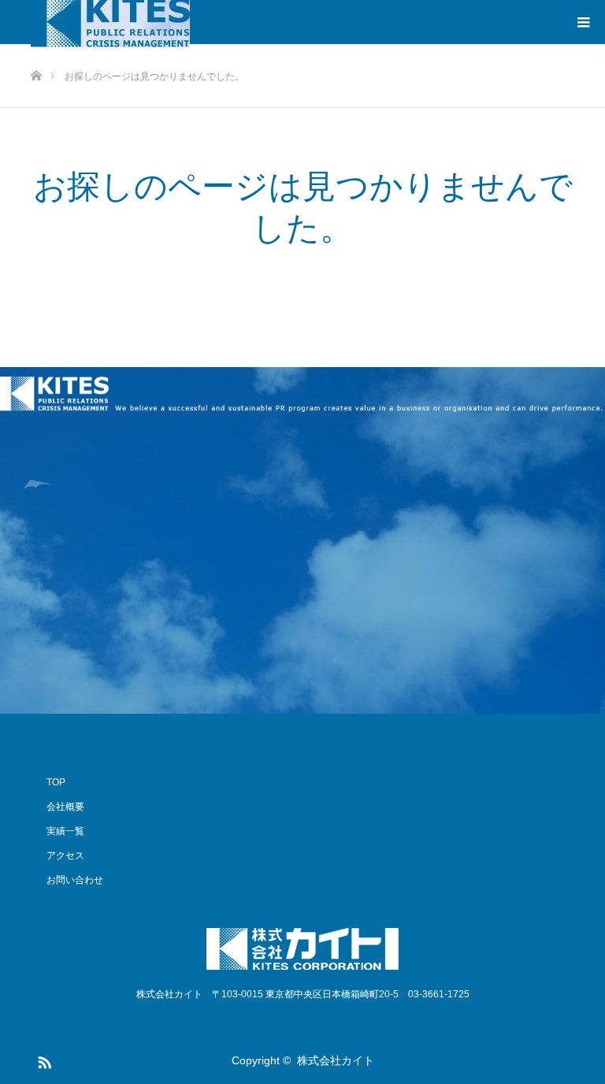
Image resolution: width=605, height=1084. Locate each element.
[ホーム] (36, 50)
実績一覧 (65, 831)
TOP (55, 782)
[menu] (583, 22)
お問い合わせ (74, 879)
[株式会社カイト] (302, 949)
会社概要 (65, 806)
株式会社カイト (335, 1060)
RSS (42, 1059)
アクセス (65, 855)
